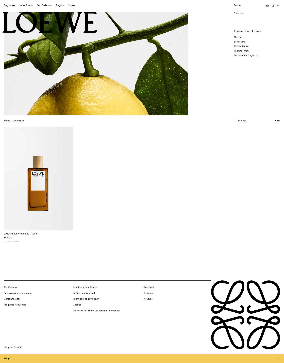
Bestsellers (239, 42)
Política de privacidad (84, 293)
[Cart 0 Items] (278, 6)
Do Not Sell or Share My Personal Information (96, 311)
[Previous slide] (9, 178)
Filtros (7, 121)
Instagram (149, 293)
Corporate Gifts (12, 299)
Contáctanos (10, 287)
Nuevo (237, 37)
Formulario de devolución (86, 299)
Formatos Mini (241, 51)
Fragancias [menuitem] (9, 5)
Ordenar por (19, 121)
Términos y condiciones (85, 287)
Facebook (149, 287)
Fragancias (238, 13)
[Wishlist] (273, 6)
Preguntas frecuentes (15, 305)
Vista (277, 121)
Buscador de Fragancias (246, 55)
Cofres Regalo (241, 46)
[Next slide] (68, 178)
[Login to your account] (267, 6)
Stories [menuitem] (71, 5)
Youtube (148, 299)
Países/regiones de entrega (18, 293)
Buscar (237, 5)
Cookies (77, 305)
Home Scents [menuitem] (26, 5)
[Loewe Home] (49, 22)
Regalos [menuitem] (60, 5)
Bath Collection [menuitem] (44, 5)
